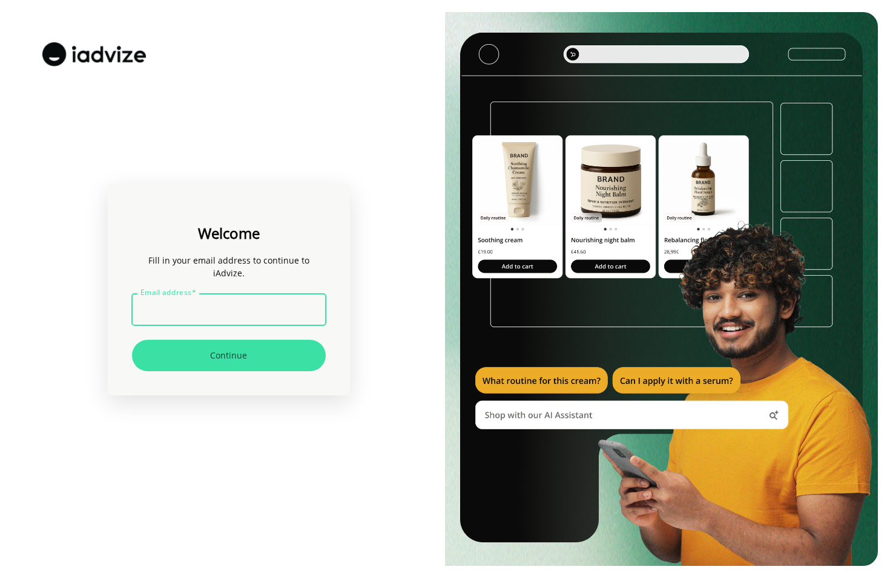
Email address (168, 292)
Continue (228, 355)
